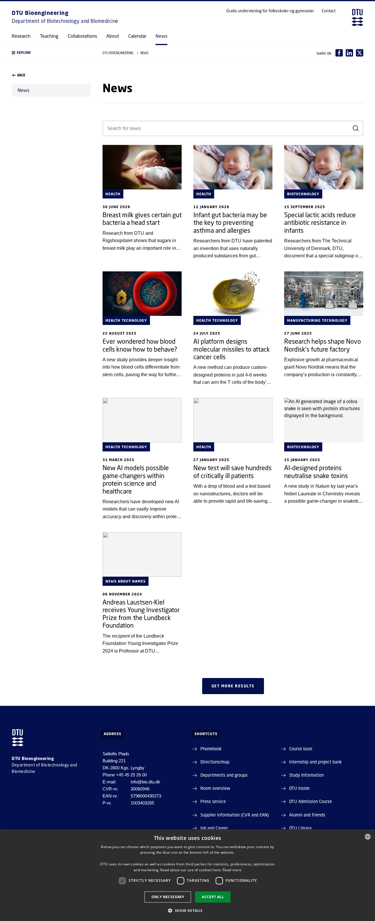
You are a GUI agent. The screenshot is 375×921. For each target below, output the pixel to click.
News (161, 36)
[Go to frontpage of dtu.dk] (357, 17)
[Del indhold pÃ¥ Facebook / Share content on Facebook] (339, 53)
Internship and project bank (315, 761)
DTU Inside (299, 788)
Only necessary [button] (167, 896)
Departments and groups (224, 775)
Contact (328, 11)
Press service (213, 801)
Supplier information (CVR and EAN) (234, 814)
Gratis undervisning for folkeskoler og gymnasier (270, 11)
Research (21, 36)
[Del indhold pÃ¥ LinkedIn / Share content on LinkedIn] (349, 53)
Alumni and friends (307, 814)
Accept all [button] (213, 896)
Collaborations (82, 36)
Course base (300, 748)
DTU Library (300, 828)
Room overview (215, 788)
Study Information (306, 775)
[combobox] (368, 837)
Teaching (49, 36)
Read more (232, 869)
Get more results (233, 686)
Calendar (137, 36)
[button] (51, 53)
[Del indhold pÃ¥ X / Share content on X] (359, 53)
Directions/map (214, 761)
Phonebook (210, 748)
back (21, 75)
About (112, 36)
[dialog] (187, 875)
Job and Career (214, 828)
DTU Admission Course (310, 801)
